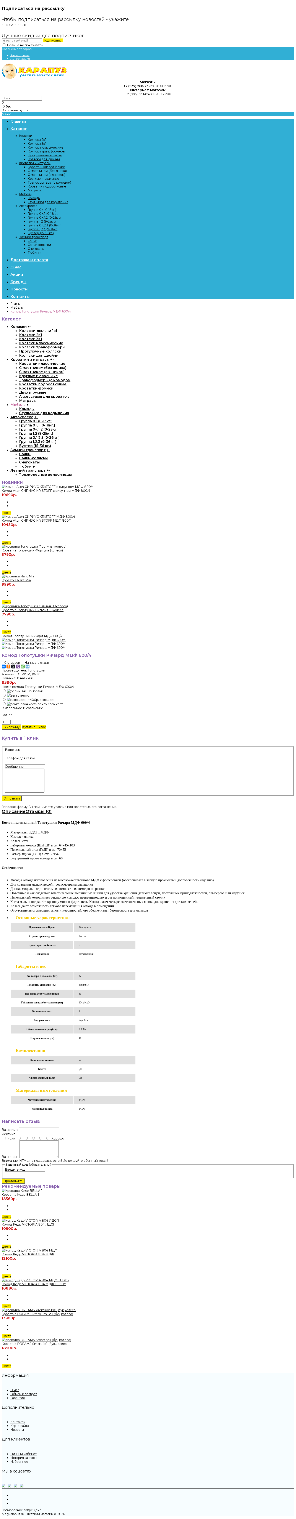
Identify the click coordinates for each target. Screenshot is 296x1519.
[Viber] (18, 666)
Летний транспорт (28, 470)
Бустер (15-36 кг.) (41, 233)
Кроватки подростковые (47, 186)
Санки (32, 241)
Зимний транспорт (33, 237)
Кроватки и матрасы (34, 163)
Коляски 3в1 (37, 144)
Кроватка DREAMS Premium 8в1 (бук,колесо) (37, 1314)
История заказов (23, 1458)
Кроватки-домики (36, 388)
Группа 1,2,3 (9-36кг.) (43, 229)
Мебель (25, 194)
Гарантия (17, 1398)
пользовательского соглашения (91, 807)
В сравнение (33, 708)
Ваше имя (13, 750)
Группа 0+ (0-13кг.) (42, 210)
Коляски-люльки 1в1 (38, 331)
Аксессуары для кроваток (44, 396)
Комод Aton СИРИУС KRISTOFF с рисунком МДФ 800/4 (46, 491)
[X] (13, 666)
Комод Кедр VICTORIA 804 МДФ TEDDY (34, 1284)
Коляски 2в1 (37, 140)
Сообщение (14, 767)
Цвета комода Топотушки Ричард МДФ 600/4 (38, 687)
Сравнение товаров (17, 49)
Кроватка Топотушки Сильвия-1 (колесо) (33, 610)
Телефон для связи (20, 758)
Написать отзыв (36, 663)
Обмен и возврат (23, 1394)
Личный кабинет (23, 1454)
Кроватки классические (46, 167)
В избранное (12, 708)
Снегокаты (36, 249)
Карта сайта (19, 1426)
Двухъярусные (32, 392)
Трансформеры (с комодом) (49, 182)
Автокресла (28, 206)
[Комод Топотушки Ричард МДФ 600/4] (34, 640)
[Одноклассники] (8, 666)
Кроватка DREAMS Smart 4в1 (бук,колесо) (35, 1344)
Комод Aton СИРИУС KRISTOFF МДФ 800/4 (37, 520)
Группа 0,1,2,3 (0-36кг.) (44, 225)
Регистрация (19, 55)
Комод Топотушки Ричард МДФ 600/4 (40, 311)
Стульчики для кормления (48, 202)
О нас (14, 1390)
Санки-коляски (39, 245)
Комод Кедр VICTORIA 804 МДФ (28, 1254)
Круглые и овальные (43, 179)
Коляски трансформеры (46, 151)
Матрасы (35, 190)
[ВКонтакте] (4, 666)
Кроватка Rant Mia (16, 580)
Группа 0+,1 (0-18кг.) (43, 214)
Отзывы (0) (39, 811)
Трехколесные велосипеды (45, 475)
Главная (16, 304)
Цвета (6, 513)
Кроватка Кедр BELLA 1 (20, 1195)
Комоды (34, 198)
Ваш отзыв (10, 1157)
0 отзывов (12, 663)
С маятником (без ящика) (47, 171)
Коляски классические (45, 147)
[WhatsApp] (23, 666)
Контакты (17, 1422)
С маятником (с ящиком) (46, 175)
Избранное (19, 1462)
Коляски (25, 136)
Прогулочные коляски (45, 155)
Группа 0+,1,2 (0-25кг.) (44, 218)
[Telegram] (27, 666)
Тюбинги (35, 253)
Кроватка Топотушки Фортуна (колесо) (32, 550)
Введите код (15, 1169)
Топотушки (36, 670)
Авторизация (20, 58)
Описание (14, 811)
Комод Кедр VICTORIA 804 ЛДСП (28, 1224)
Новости (17, 1430)
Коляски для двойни (44, 159)
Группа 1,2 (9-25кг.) (42, 221)
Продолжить (13, 1181)
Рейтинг (8, 1134)
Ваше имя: (10, 1130)
